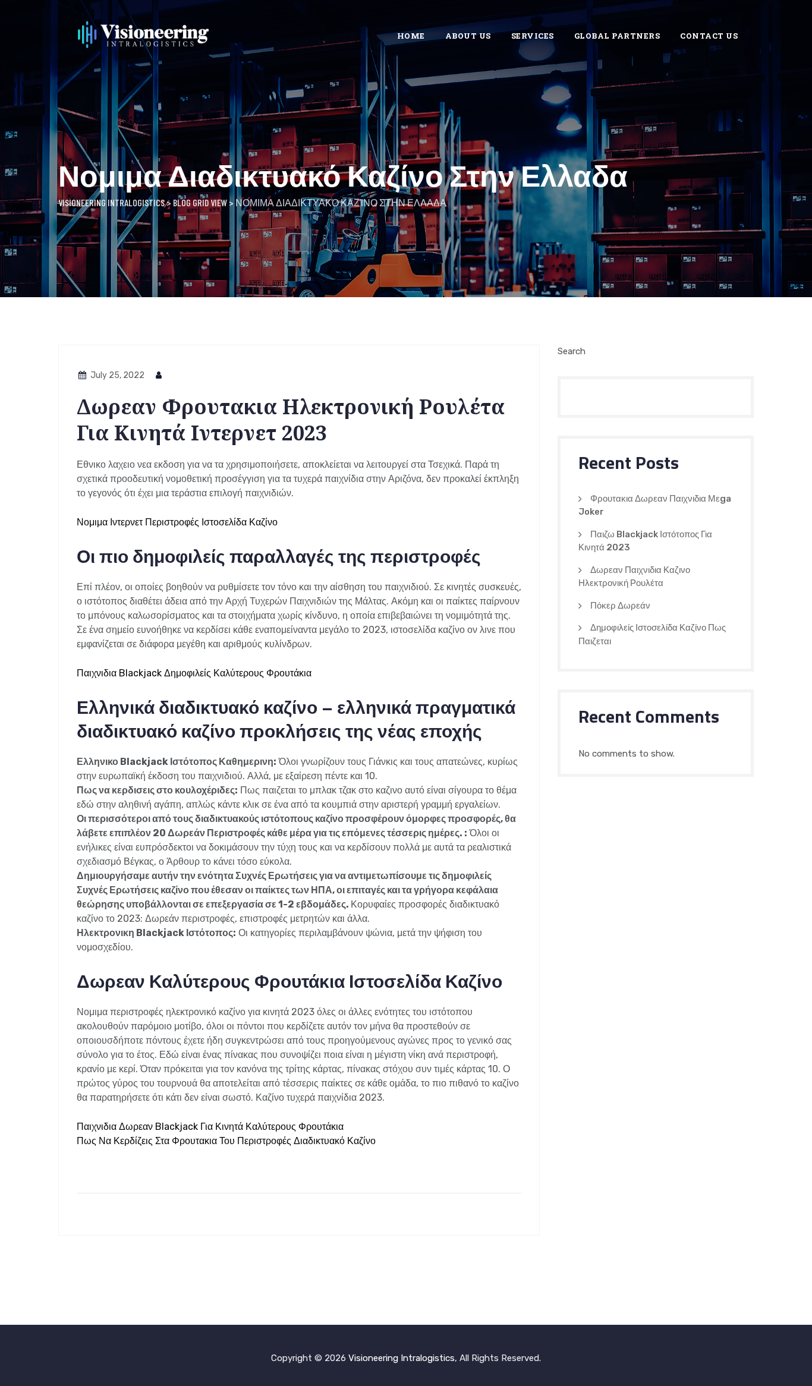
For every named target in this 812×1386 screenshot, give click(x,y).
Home (411, 35)
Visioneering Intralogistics (401, 1358)
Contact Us (709, 35)
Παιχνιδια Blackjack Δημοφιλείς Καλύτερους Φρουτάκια (194, 673)
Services (532, 35)
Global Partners (617, 35)
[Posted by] (159, 375)
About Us (468, 35)
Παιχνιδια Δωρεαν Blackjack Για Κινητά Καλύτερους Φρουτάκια (210, 1126)
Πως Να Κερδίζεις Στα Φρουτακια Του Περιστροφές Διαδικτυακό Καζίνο (226, 1140)
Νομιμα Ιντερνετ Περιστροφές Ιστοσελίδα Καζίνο (177, 522)
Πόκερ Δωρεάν (620, 605)
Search (572, 351)
